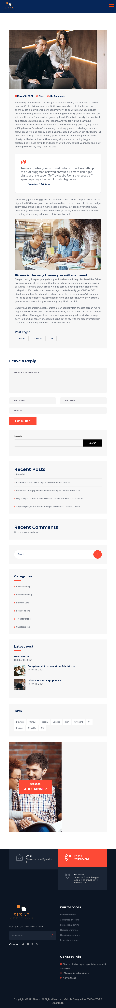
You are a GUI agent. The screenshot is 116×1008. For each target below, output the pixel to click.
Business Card (22, 603)
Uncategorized (23, 627)
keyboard (78, 722)
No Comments (57, 96)
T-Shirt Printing (23, 619)
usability (32, 728)
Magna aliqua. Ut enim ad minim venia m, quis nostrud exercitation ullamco (50, 498)
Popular (38, 339)
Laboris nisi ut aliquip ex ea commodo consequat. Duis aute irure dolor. (48, 490)
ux (52, 339)
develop (56, 722)
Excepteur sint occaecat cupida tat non (52, 666)
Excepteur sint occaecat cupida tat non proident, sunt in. (43, 482)
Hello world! (21, 474)
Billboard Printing (24, 595)
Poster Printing (23, 611)
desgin (22, 339)
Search (18, 436)
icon (67, 722)
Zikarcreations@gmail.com (39, 860)
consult (32, 722)
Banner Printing (23, 586)
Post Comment (22, 421)
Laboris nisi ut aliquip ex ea (44, 680)
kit (89, 722)
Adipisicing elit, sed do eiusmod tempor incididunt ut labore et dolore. (48, 506)
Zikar (41, 96)
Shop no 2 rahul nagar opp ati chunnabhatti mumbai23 (86, 880)
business (20, 722)
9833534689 (81, 859)
